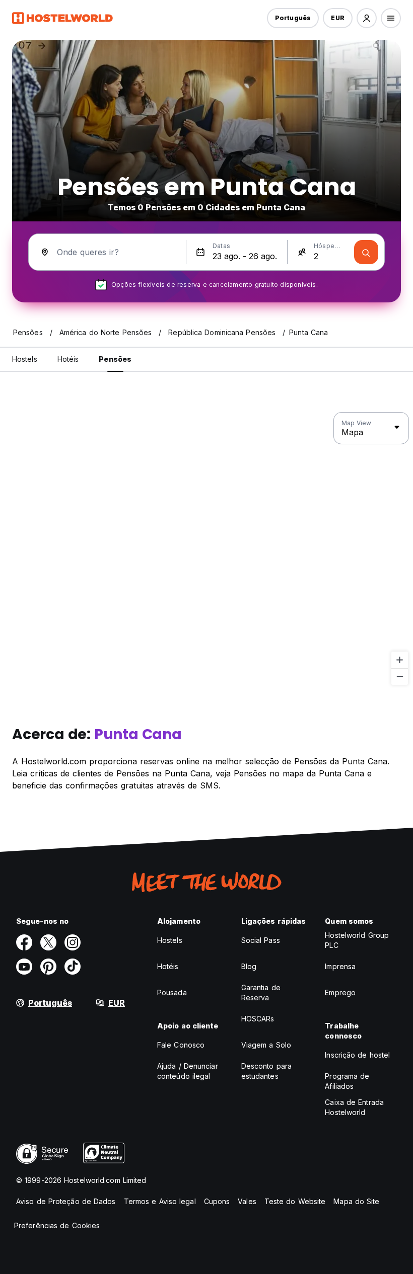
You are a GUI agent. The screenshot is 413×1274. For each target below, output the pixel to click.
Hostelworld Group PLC (357, 940)
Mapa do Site (356, 1201)
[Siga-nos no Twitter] (48, 942)
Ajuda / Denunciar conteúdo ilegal (187, 1071)
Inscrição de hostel (357, 1055)
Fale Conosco (180, 1045)
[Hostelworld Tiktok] (72, 967)
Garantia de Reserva (261, 992)
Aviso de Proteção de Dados (66, 1201)
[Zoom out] (399, 676)
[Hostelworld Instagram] (72, 942)
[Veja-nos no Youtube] (24, 967)
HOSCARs (257, 1018)
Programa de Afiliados (347, 1081)
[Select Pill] (367, 18)
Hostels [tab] (24, 359)
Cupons (217, 1201)
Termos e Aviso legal (160, 1201)
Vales (247, 1201)
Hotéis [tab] (68, 359)
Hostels (169, 940)
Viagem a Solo (266, 1045)
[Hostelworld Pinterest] (48, 967)
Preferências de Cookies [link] (57, 1225)
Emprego (340, 992)
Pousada (172, 992)
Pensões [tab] (115, 359)
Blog (248, 966)
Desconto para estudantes (266, 1071)
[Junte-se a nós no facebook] (24, 942)
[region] (206, 549)
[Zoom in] (399, 660)
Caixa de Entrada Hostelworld (354, 1107)
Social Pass (260, 940)
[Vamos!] (366, 252)
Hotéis (168, 966)
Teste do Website (295, 1201)
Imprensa (340, 966)
